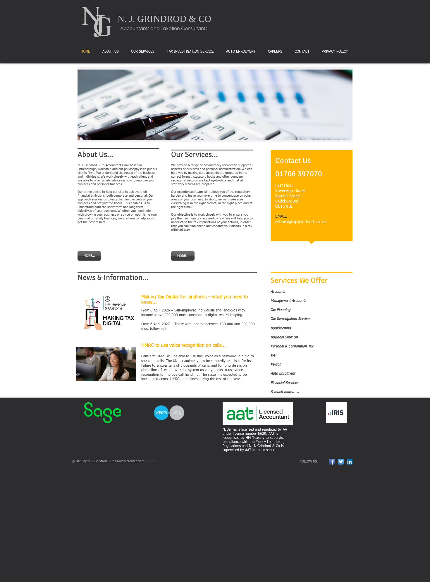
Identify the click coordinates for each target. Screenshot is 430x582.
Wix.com (151, 461)
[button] (215, 104)
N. (122, 18)
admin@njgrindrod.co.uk (301, 222)
